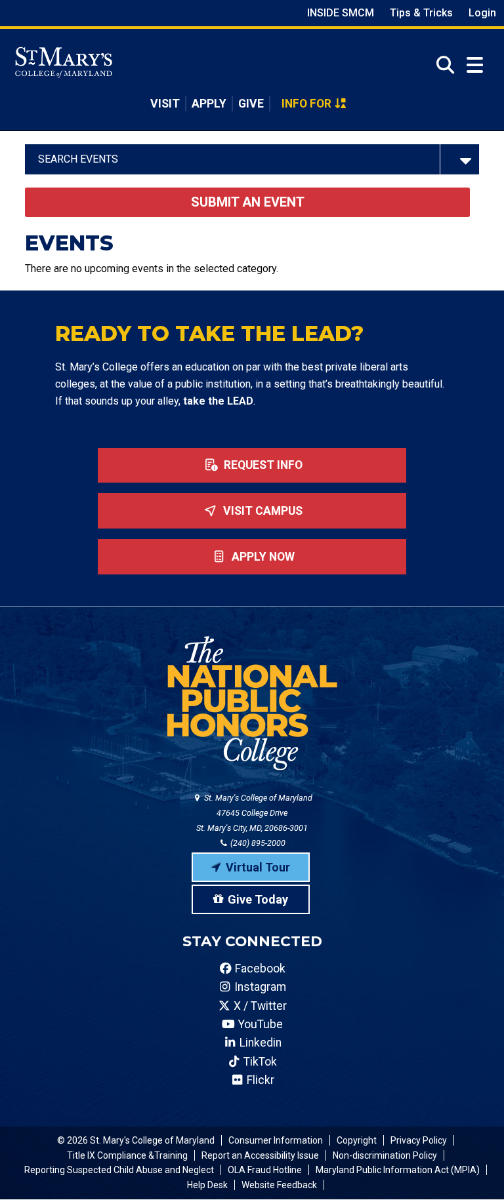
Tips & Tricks (421, 13)
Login (482, 13)
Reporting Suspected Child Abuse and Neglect (119, 1170)
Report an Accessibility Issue (260, 1155)
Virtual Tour (258, 867)
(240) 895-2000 (256, 843)
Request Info (262, 464)
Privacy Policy (418, 1140)
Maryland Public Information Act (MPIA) (398, 1170)
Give (251, 103)
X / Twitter (259, 1005)
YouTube (259, 1024)
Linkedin (259, 1042)
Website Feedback (279, 1185)
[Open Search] (441, 65)
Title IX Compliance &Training (127, 1155)
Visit (165, 103)
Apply (209, 103)
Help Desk (207, 1185)
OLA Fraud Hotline (265, 1170)
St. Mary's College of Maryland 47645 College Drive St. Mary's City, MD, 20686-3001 (254, 813)
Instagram (259, 986)
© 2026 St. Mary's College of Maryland (136, 1140)
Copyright (357, 1140)
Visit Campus (261, 510)
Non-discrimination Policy (385, 1155)
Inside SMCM (340, 13)
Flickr (259, 1080)
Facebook (258, 968)
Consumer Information (275, 1140)
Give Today (258, 899)
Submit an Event (247, 202)
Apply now (262, 556)
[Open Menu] (475, 65)
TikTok (259, 1061)
